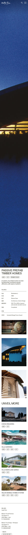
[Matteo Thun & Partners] (5, 0)
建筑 (3, 277)
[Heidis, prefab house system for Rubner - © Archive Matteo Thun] (14, 134)
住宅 (8, 426)
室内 (12, 449)
